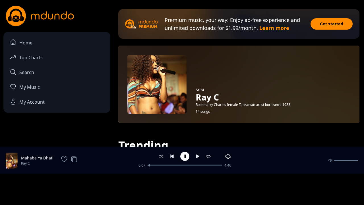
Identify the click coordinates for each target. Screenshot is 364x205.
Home (25, 43)
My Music (29, 87)
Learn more (274, 27)
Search (26, 72)
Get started (331, 23)
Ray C (25, 163)
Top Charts (31, 57)
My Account (32, 102)
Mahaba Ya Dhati (37, 158)
